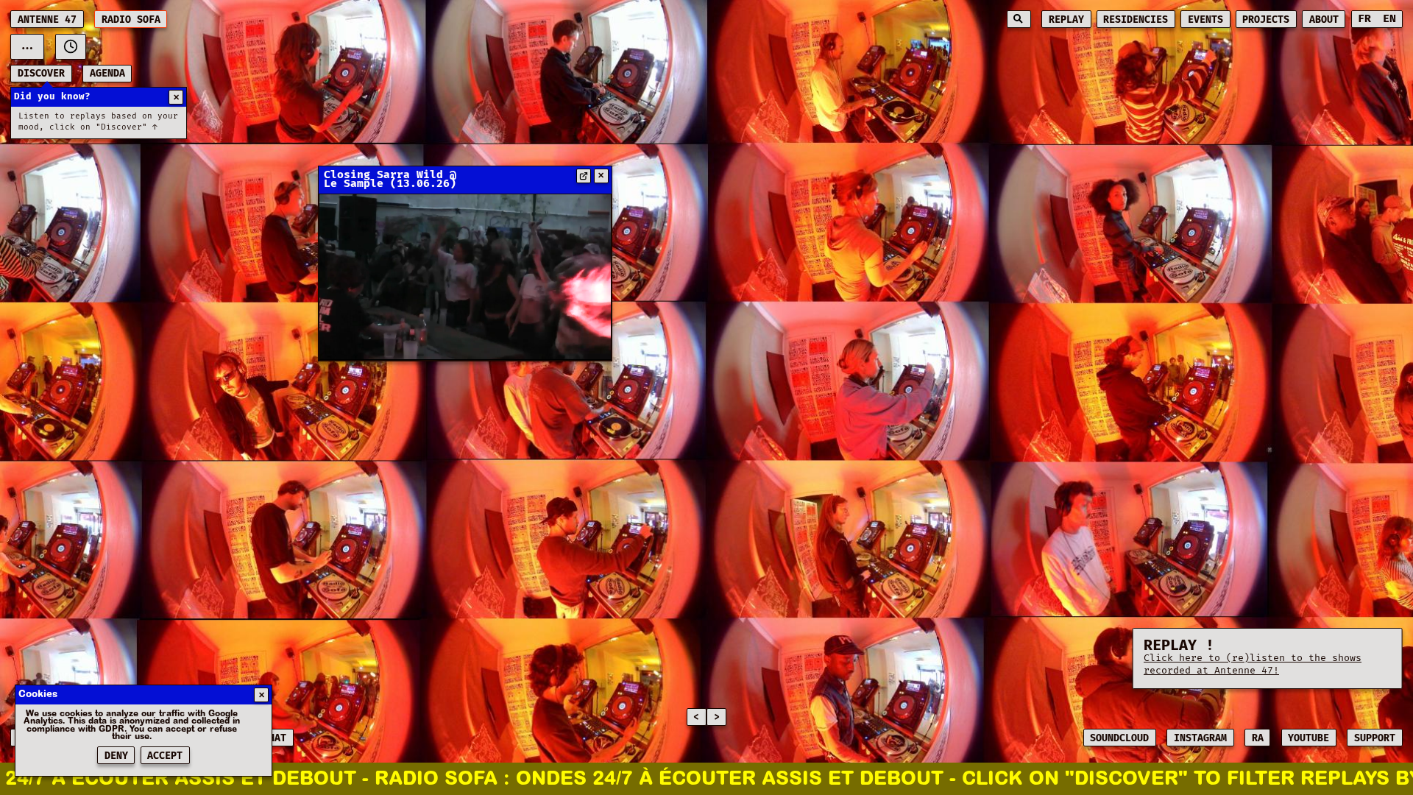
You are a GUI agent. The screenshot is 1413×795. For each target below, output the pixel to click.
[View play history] (70, 47)
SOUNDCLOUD (1119, 738)
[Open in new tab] (583, 176)
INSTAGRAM (1200, 738)
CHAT (274, 738)
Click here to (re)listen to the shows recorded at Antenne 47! (1252, 664)
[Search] (1019, 19)
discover (41, 74)
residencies (1135, 20)
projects (1265, 20)
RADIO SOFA (131, 20)
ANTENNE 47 (47, 20)
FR (1364, 19)
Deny (116, 756)
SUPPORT (1374, 738)
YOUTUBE (1308, 738)
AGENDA (107, 74)
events (1205, 20)
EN (1389, 19)
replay (1066, 20)
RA (1258, 738)
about (1324, 20)
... (27, 46)
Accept (165, 756)
